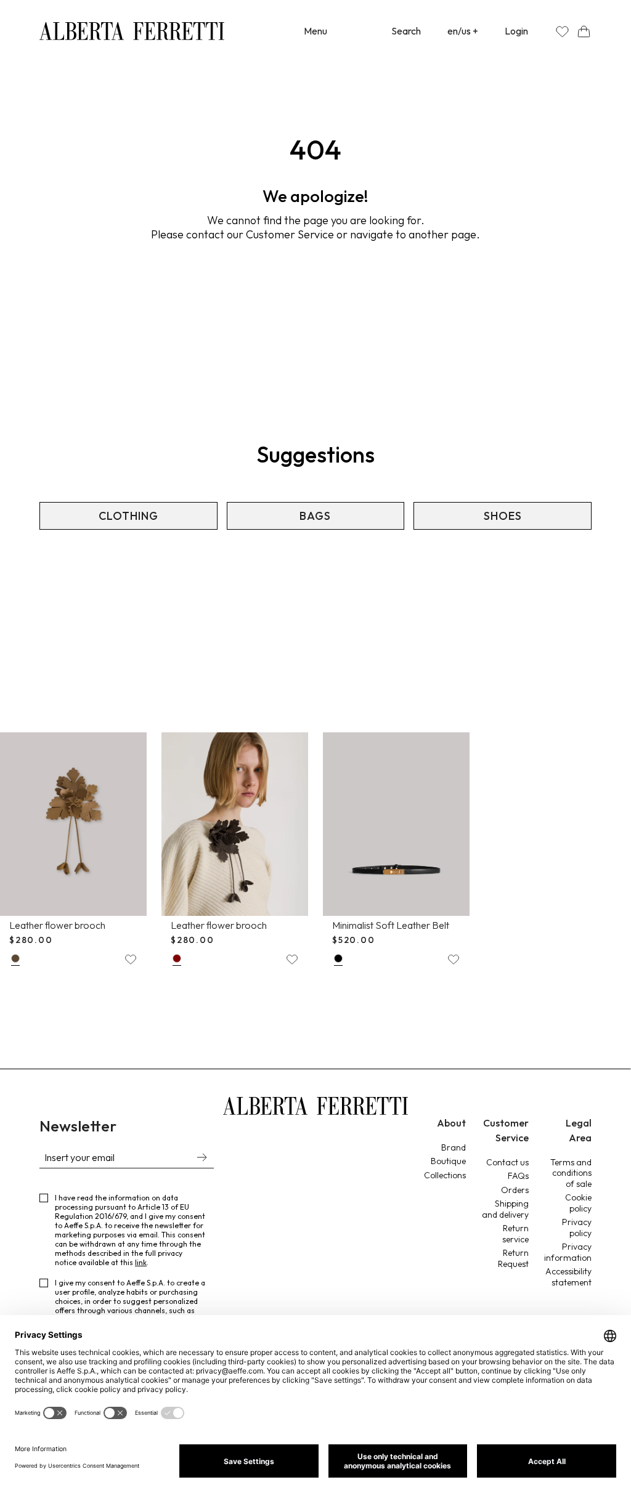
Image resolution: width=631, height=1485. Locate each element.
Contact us (507, 1162)
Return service (515, 1234)
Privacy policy (577, 1227)
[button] (584, 31)
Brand (453, 1147)
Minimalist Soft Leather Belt (390, 925)
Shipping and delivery (505, 1209)
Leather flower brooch (57, 925)
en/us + (462, 31)
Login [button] (516, 31)
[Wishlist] (562, 31)
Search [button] (406, 31)
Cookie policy (578, 1203)
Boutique (448, 1161)
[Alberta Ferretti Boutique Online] (131, 31)
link (141, 1262)
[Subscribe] (201, 1158)
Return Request (513, 1258)
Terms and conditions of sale (571, 1173)
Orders (515, 1190)
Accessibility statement (568, 1277)
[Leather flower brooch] (73, 824)
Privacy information (568, 1252)
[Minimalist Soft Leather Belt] (396, 824)
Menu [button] (315, 31)
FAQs (518, 1175)
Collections (445, 1175)
